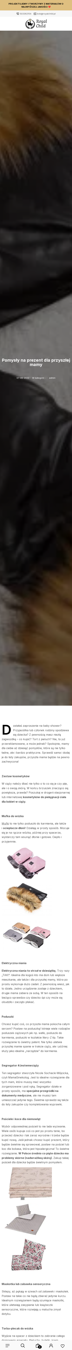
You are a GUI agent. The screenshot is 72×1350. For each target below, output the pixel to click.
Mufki (5, 823)
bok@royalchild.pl (46, 13)
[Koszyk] (37, 1346)
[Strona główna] (36, 24)
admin (52, 377)
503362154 (25, 13)
